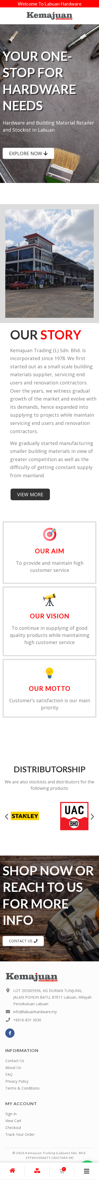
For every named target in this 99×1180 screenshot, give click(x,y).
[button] (7, 817)
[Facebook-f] (10, 1033)
